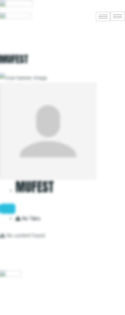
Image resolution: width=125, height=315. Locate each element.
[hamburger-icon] (117, 16)
